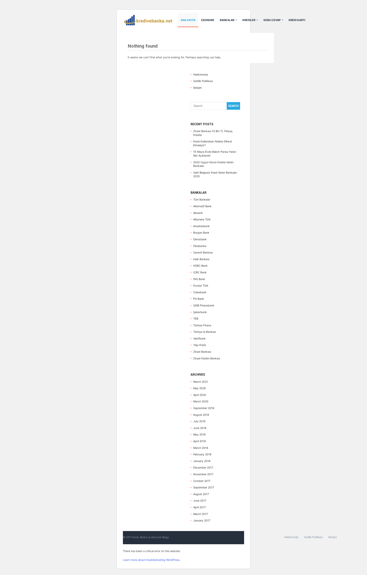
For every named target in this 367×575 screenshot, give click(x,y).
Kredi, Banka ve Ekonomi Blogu (150, 537)
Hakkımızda (200, 74)
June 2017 (199, 500)
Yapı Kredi (199, 345)
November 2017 (203, 474)
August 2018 (201, 414)
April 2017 (199, 507)
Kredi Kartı (297, 20)
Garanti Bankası (203, 252)
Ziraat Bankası (202, 351)
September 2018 (203, 408)
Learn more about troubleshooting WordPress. (151, 559)
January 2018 (201, 461)
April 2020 (199, 394)
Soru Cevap (272, 20)
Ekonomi (207, 20)
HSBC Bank (200, 265)
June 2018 (199, 428)
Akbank (198, 212)
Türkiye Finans (202, 325)
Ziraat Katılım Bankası (206, 358)
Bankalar (227, 20)
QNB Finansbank (203, 305)
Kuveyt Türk (200, 285)
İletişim (197, 87)
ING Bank (199, 279)
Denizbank (200, 239)
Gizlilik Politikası (203, 81)
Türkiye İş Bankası (204, 331)
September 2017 (203, 487)
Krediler (248, 20)
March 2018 (200, 447)
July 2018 (199, 421)
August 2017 (201, 494)
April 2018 (199, 441)
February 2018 (202, 454)
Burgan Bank (201, 232)
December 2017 (203, 467)
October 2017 (201, 480)
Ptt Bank (198, 298)
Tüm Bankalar (201, 199)
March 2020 (200, 401)
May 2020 (199, 388)
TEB (195, 318)
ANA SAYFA (188, 20)
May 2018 (199, 434)
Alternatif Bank (202, 206)
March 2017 (200, 514)
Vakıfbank (199, 338)
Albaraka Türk (202, 219)
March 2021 (200, 381)
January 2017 (201, 520)
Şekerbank (200, 312)
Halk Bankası (201, 259)
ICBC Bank (200, 272)
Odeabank (199, 292)
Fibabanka (199, 246)
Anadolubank (201, 226)
